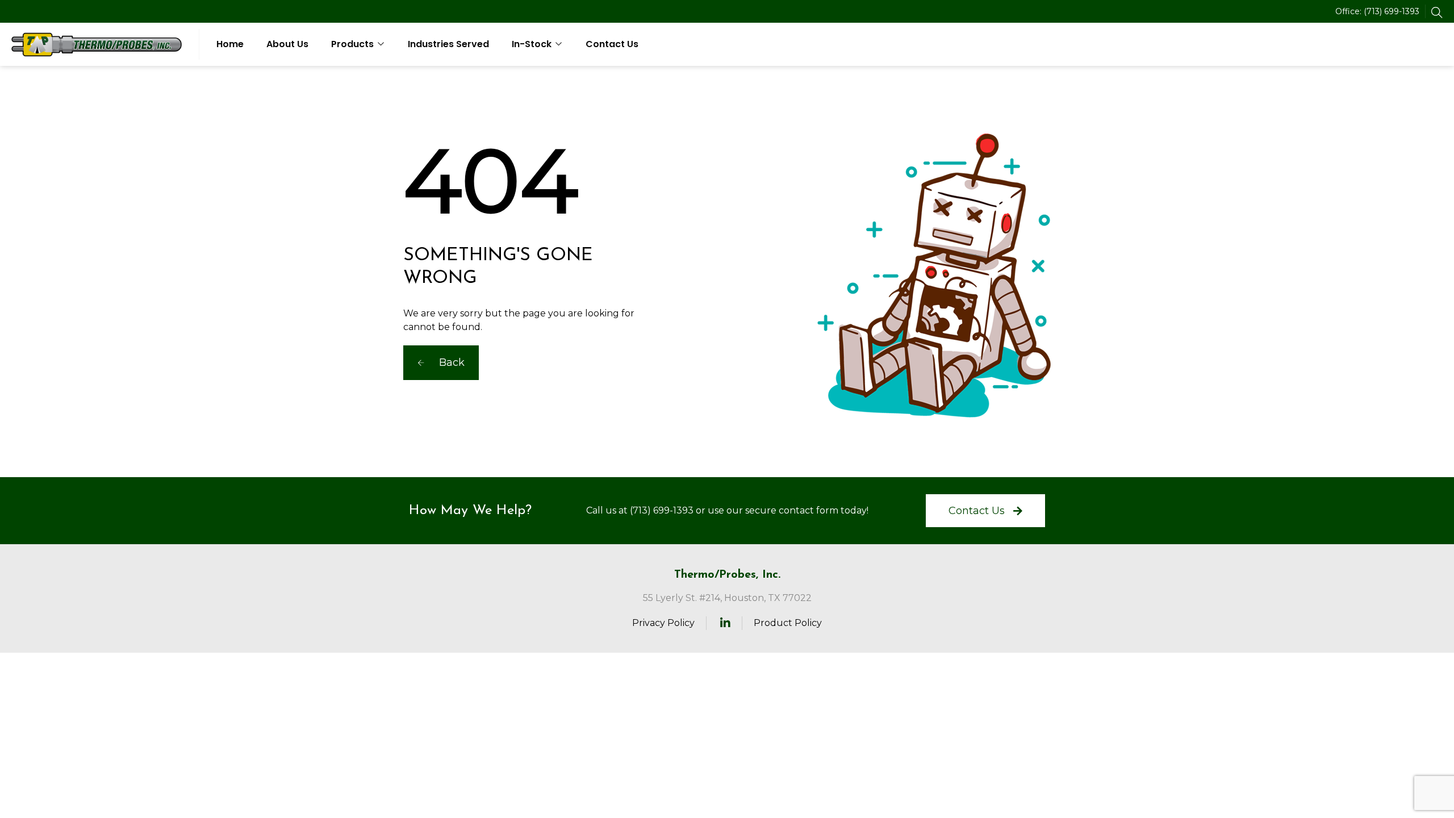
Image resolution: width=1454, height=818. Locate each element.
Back (450, 362)
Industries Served (448, 44)
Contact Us (612, 44)
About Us (287, 44)
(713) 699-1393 (1391, 11)
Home (230, 44)
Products (352, 44)
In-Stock (531, 44)
